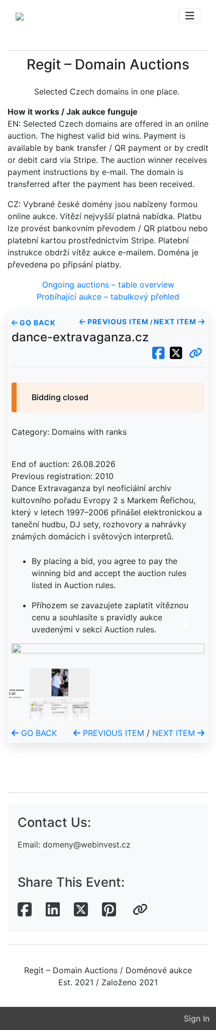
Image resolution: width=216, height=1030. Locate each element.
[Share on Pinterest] (109, 910)
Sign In (196, 1018)
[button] (195, 353)
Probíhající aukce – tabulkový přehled (108, 297)
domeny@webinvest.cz (87, 844)
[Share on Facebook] (25, 910)
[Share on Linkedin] (53, 910)
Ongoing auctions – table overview (108, 284)
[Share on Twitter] (81, 910)
